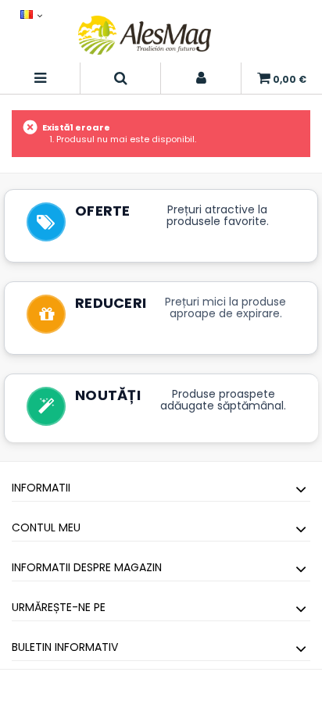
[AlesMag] (144, 35)
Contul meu (46, 527)
